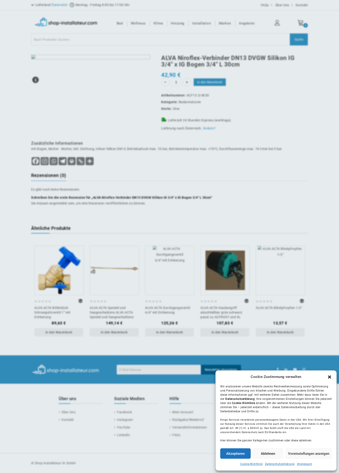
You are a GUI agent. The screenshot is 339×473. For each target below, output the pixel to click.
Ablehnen (268, 454)
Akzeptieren (235, 454)
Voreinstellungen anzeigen (308, 454)
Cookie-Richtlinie (251, 464)
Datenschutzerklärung (280, 464)
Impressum (304, 464)
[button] (329, 377)
